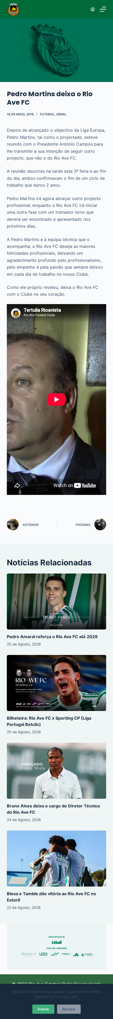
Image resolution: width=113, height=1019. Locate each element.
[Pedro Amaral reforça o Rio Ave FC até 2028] (56, 601)
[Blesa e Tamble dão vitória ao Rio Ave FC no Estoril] (56, 859)
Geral (61, 114)
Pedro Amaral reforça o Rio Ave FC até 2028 (52, 636)
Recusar (68, 1009)
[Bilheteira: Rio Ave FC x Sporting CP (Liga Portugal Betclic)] (56, 683)
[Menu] (103, 9)
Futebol (47, 114)
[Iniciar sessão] (93, 9)
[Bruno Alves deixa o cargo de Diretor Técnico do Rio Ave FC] (56, 771)
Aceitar (43, 1009)
